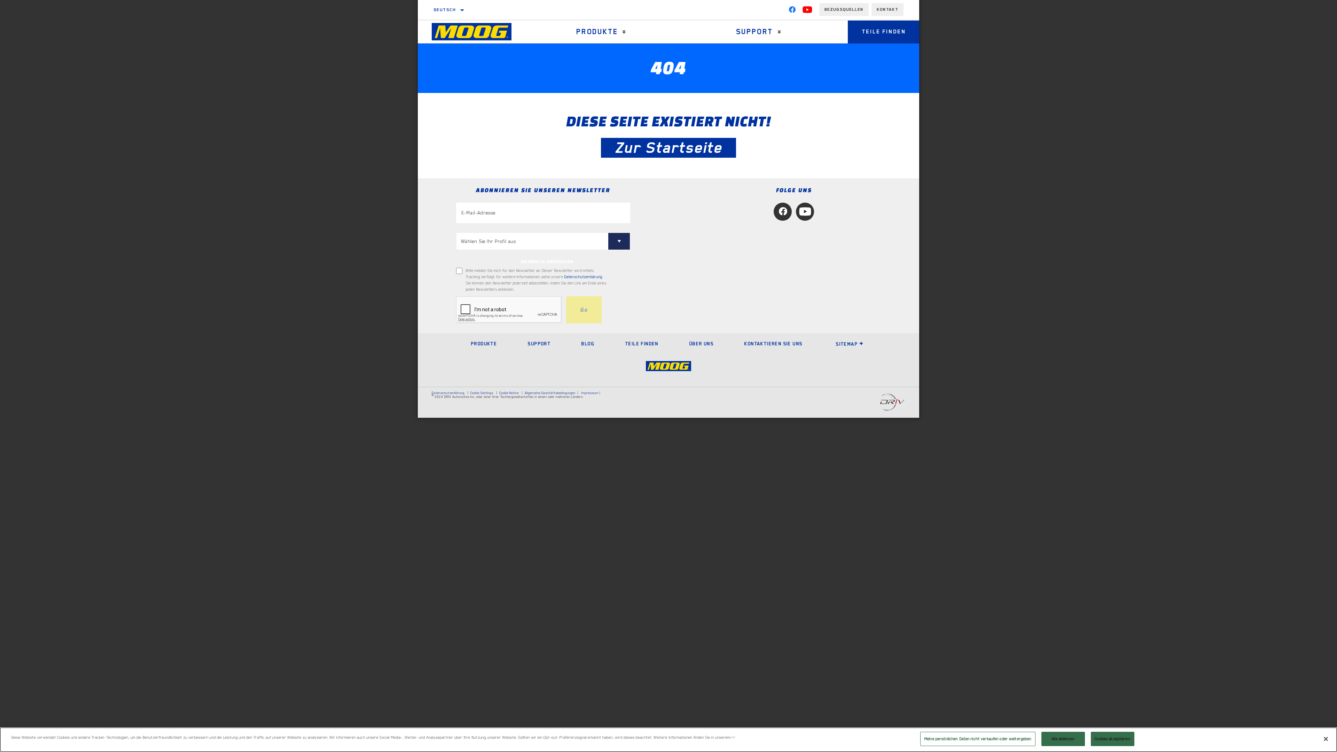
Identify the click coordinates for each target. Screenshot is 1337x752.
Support (754, 32)
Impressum (590, 393)
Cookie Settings (481, 393)
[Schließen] (1326, 738)
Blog (587, 343)
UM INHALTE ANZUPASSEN (547, 261)
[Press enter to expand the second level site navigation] (624, 32)
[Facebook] (792, 11)
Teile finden (884, 32)
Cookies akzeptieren (1112, 739)
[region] (668, 739)
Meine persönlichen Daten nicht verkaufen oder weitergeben (977, 739)
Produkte (597, 32)
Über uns (701, 343)
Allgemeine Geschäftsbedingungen (550, 393)
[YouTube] (807, 11)
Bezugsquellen (843, 9)
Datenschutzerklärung (583, 277)
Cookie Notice (509, 393)
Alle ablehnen (1062, 739)
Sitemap (847, 344)
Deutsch (445, 9)
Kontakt (887, 9)
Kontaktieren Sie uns (773, 343)
